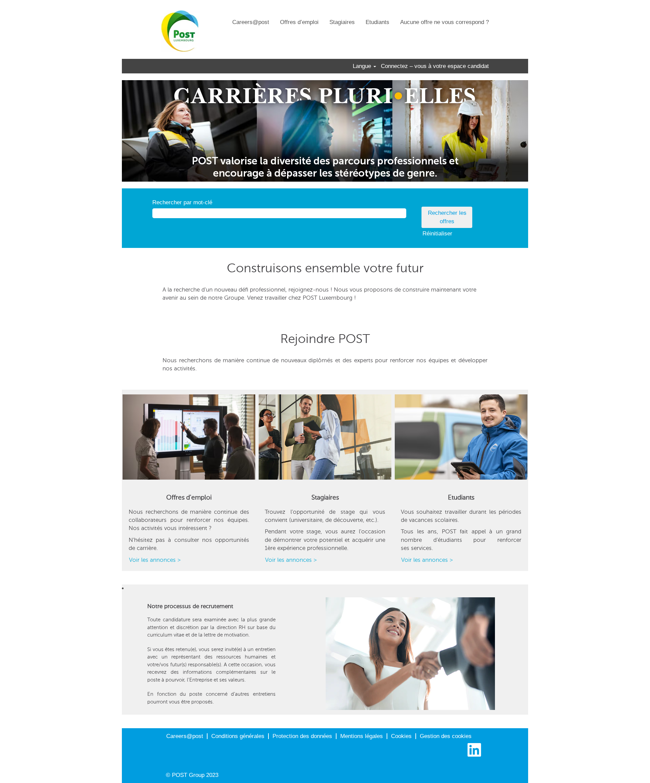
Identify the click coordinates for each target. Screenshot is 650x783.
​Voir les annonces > (155, 559)
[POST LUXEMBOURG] (180, 31)
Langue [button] (363, 66)
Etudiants (377, 22)
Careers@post (250, 22)
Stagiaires (342, 22)
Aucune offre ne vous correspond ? (444, 22)
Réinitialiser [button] (437, 233)
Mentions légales (361, 736)
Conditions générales (237, 736)
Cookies (401, 736)
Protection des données (302, 736)
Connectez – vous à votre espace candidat (435, 66)
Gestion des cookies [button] (446, 736)
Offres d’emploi (299, 22)
